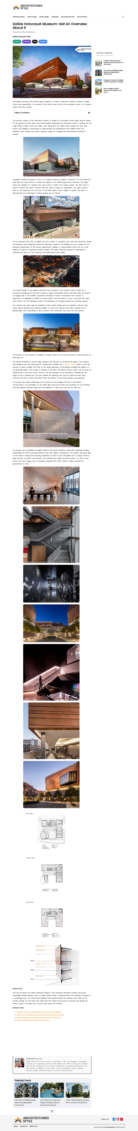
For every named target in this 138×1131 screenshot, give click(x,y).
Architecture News (19, 17)
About (16, 1126)
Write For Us (33, 1126)
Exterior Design (44, 17)
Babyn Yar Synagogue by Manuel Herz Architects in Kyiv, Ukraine (40, 1015)
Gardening (55, 17)
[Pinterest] (121, 1120)
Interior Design (32, 17)
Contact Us (23, 1126)
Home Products (82, 17)
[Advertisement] (91, 7)
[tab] (100, 53)
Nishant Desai (31, 32)
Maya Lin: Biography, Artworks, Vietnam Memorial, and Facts (39, 1017)
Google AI (43, 41)
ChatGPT (17, 41)
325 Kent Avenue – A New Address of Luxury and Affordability (39, 1012)
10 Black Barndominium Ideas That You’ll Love (33, 1020)
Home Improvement (67, 17)
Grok (34, 41)
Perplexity (26, 41)
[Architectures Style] (31, 1119)
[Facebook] (114, 1120)
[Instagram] (117, 1120)
